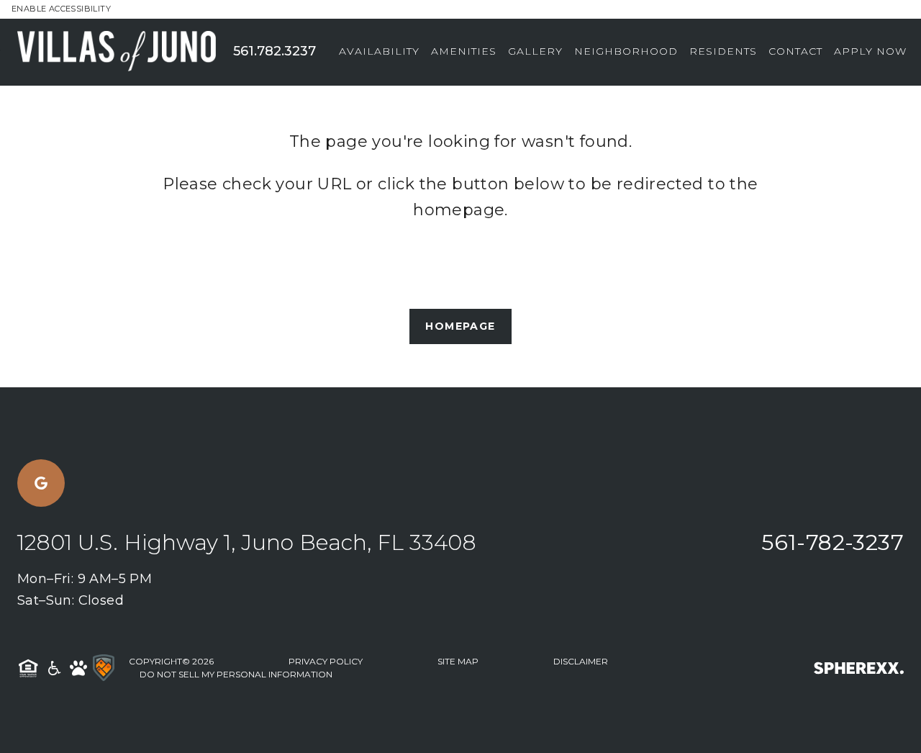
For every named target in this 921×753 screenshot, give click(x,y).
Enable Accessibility (61, 9)
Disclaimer (580, 661)
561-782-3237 (832, 542)
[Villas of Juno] (125, 51)
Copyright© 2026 (171, 661)
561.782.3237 (274, 51)
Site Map (457, 661)
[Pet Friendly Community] (78, 668)
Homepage (460, 326)
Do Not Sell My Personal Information (236, 674)
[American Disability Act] (53, 668)
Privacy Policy (326, 661)
